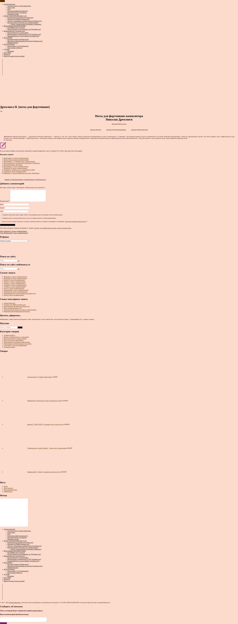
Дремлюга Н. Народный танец (139, 129)
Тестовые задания (9, 347)
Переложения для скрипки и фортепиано (17, 342)
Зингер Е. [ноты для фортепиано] (14, 280)
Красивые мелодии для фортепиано (15, 339)
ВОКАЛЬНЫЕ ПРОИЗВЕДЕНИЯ (15, 26)
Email (2, 208)
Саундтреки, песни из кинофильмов (15, 345)
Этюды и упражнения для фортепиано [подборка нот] (24, 21)
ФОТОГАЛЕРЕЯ (9, 44)
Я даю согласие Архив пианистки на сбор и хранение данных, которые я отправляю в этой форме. (44, 221)
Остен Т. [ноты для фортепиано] (14, 288)
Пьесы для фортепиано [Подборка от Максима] (26, 24)
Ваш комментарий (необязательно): (14, 614)
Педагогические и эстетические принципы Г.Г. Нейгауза (22, 163)
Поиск (20, 327)
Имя (2, 204)
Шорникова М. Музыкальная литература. (17, 311)
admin (6, 179)
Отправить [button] (3, 623)
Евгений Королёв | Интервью (13, 165)
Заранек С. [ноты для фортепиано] (15, 283)
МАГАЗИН (7, 53)
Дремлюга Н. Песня (95, 129)
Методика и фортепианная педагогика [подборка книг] (25, 41)
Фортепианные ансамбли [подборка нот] (20, 17)
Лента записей (8, 488)
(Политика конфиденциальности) (75, 221)
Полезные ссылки (13, 14)
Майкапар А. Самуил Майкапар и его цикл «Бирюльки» (22, 173)
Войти (6, 486)
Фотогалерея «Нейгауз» (14, 48)
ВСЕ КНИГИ (8, 38)
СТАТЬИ (6, 49)
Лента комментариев (10, 490)
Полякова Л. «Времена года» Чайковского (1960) (19, 170)
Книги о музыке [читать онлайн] (14, 56)
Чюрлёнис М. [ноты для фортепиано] (15, 168)
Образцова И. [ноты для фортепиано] (15, 292)
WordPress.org (8, 491)
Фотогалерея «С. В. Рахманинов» (18, 46)
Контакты (7, 54)
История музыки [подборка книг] (18, 39)
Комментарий (5, 201)
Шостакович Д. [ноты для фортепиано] (16, 166)
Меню (2, 1)
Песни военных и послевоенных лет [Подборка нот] (24, 29)
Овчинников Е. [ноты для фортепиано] (16, 290)
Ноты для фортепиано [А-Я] (29, 179)
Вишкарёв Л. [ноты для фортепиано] (15, 278)
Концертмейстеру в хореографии (17, 33)
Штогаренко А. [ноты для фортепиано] (16, 158)
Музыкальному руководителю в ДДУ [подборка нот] (24, 34)
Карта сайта (11, 7)
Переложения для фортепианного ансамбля (17, 344)
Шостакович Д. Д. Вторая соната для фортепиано (19, 161)
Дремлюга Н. (42, 179)
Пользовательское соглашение (17, 12)
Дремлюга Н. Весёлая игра (119, 124)
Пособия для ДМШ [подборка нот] (18, 19)
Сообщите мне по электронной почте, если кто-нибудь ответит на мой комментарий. (29, 218)
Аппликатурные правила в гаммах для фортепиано (20, 310)
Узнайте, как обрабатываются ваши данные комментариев (52, 228)
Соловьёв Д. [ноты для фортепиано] (15, 285)
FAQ (8, 9)
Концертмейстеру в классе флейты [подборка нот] (23, 36)
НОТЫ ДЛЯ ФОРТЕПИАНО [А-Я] (15, 16)
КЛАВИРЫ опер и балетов (16, 27)
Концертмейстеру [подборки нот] (14, 31)
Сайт (1, 211)
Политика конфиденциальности (17, 11)
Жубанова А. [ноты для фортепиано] (15, 277)
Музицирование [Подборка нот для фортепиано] (22, 22)
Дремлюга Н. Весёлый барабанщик (116, 129)
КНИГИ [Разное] (12, 43)
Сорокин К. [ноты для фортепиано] (15, 171)
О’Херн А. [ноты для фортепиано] (15, 287)
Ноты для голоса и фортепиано (14, 340)
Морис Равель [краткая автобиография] (16, 160)
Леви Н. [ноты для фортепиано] (14, 295)
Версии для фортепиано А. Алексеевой (16, 337)
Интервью (10, 51)
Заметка (17, 179)
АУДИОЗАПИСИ (9, 335)
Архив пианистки (9, 4)
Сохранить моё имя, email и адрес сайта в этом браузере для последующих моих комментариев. (32, 215)
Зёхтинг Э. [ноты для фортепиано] (15, 282)
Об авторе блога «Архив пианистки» (19, 6)
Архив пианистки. (15, 602)
